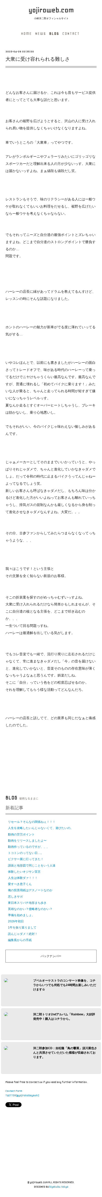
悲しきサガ (15, 896)
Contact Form (13, 1091)
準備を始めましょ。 (21, 915)
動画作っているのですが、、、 (29, 847)
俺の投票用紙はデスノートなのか (30, 890)
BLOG (54, 33)
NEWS (40, 33)
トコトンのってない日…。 (26, 853)
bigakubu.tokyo (58, 1186)
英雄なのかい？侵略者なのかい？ (30, 909)
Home (26, 33)
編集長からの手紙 (20, 940)
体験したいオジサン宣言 (24, 871)
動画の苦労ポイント (21, 834)
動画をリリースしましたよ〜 (27, 840)
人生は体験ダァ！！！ (23, 878)
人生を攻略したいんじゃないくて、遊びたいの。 (40, 828)
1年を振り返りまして (22, 927)
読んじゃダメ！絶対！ (23, 934)
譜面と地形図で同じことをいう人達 (31, 865)
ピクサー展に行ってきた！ (26, 859)
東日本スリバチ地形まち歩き (27, 903)
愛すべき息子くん (20, 884)
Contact (71, 33)
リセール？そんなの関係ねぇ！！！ (31, 822)
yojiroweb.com (51, 10)
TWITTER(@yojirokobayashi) (22, 1095)
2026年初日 (16, 921)
